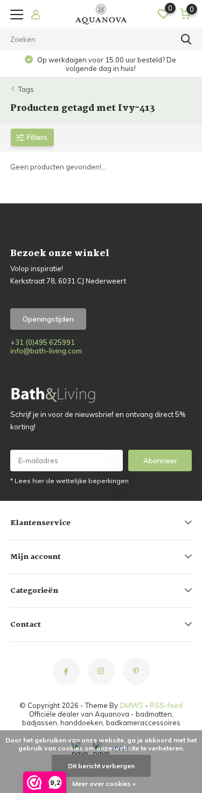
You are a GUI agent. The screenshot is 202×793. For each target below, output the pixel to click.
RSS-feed (166, 705)
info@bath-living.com (46, 350)
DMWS (131, 705)
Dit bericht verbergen (101, 766)
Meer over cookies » (104, 784)
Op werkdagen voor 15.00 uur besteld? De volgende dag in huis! (106, 64)
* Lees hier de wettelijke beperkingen (69, 481)
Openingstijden (48, 319)
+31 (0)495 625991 (42, 342)
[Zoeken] (186, 39)
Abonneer (160, 460)
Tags (26, 89)
